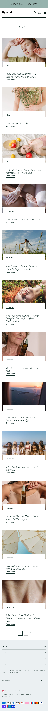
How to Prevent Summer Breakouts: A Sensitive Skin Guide (23, 567)
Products (10, 360)
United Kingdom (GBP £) (12, 691)
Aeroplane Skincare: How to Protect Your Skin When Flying (22, 518)
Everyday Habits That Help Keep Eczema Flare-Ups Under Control (21, 75)
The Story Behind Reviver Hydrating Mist (23, 369)
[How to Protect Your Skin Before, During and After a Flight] (24, 396)
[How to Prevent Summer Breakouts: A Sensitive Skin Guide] (24, 544)
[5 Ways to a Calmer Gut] (24, 102)
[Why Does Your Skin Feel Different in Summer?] (24, 445)
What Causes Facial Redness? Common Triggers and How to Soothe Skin (24, 618)
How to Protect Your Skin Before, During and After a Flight (21, 419)
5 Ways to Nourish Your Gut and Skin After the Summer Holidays (23, 171)
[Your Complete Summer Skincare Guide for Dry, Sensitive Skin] (24, 245)
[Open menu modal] (44, 12)
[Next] (42, 4)
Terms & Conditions (8, 696)
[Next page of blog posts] (30, 633)
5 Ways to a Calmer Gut (17, 123)
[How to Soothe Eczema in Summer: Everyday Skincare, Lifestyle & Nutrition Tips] (24, 294)
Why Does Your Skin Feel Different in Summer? (23, 468)
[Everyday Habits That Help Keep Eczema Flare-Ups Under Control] (24, 52)
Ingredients (10, 607)
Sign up (43, 680)
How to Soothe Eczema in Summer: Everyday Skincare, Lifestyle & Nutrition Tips (22, 318)
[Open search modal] (34, 12)
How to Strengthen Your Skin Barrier (23, 219)
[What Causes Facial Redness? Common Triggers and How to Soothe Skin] (24, 594)
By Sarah (17, 694)
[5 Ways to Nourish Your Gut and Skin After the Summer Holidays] (24, 149)
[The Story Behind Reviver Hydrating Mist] (24, 346)
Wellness (10, 211)
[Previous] (6, 4)
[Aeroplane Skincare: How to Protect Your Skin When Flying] (24, 495)
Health (9, 65)
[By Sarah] (7, 12)
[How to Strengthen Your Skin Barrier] (24, 198)
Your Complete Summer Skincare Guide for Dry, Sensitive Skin (21, 267)
